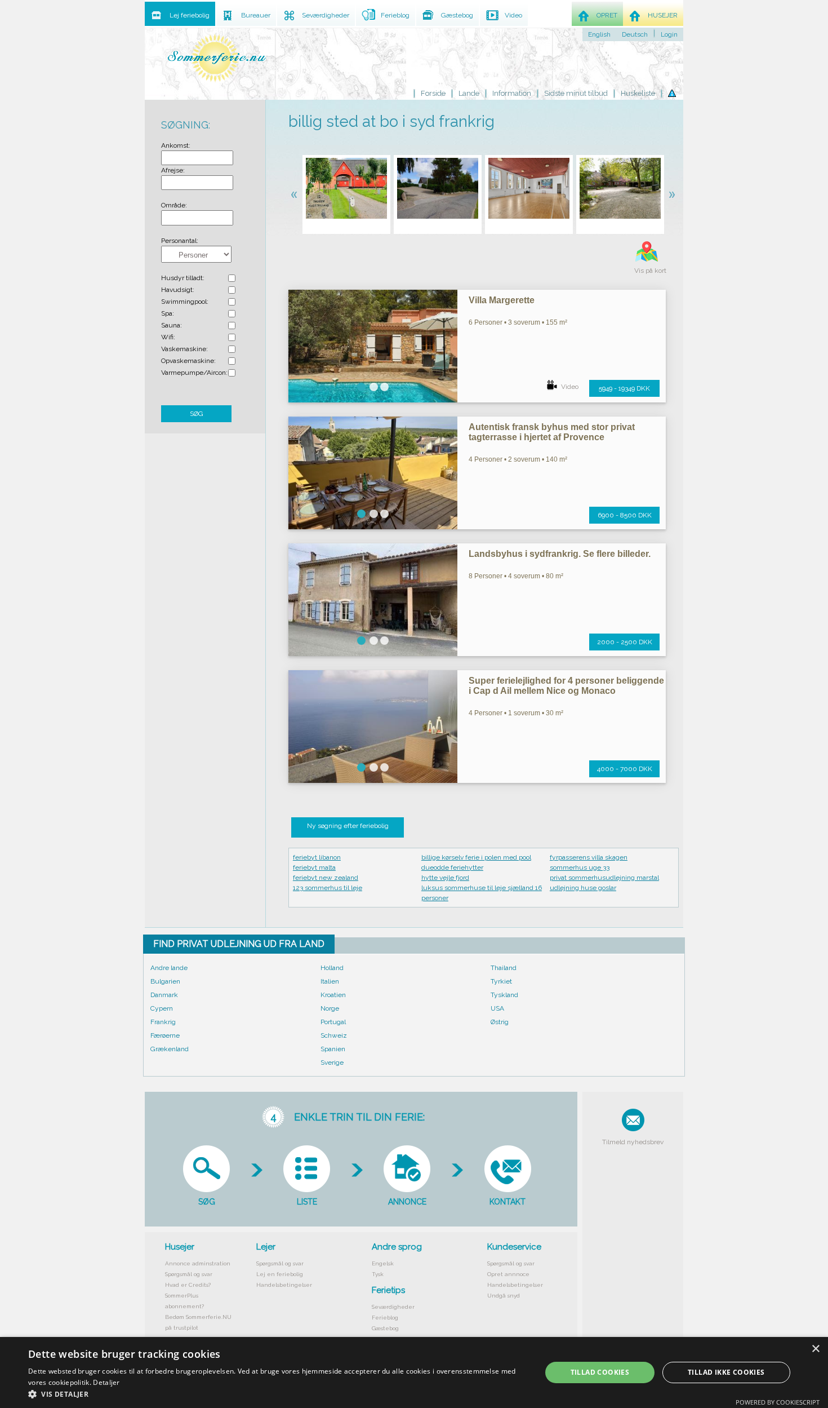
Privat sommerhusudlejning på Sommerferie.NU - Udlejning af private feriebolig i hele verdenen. (217, 57)
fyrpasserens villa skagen (588, 857)
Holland (332, 968)
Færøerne (165, 1035)
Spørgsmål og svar (188, 1274)
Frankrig (163, 1022)
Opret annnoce (508, 1274)
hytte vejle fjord (445, 878)
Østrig (500, 1022)
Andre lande (169, 968)
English (599, 34)
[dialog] (414, 1372)
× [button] (815, 1349)
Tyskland (504, 995)
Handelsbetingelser (284, 1285)
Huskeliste (638, 93)
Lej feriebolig (190, 15)
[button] (277, 1394)
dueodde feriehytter (452, 867)
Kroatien (333, 995)
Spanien (332, 1049)
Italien (329, 981)
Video (569, 387)
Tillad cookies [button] (600, 1372)
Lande (468, 93)
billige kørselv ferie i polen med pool (476, 857)
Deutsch (635, 34)
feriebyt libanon (317, 857)
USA (497, 1008)
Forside (433, 93)
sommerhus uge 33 (579, 867)
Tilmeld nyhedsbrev (633, 1142)
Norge (329, 1008)
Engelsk (383, 1263)
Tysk (378, 1274)
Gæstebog (385, 1328)
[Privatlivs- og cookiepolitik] (672, 93)
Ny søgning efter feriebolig (348, 826)
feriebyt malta (314, 867)
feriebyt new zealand (325, 878)
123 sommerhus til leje (327, 888)
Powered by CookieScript (778, 1402)
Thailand (504, 968)
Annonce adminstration (197, 1263)
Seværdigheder (393, 1307)
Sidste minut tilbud (576, 93)
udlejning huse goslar (583, 888)
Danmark (164, 995)
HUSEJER (663, 15)
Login (669, 34)
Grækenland (169, 1049)
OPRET (606, 15)
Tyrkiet (501, 981)
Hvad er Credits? (188, 1285)
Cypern (161, 1008)
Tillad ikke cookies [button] (726, 1372)
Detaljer (106, 1382)
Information (511, 93)
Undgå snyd (503, 1295)
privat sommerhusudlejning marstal (604, 878)
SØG (196, 414)
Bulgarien (165, 981)
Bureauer (255, 15)
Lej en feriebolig (279, 1274)
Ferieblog (385, 1317)
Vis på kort (650, 270)
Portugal (333, 1022)
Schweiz (333, 1035)
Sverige (332, 1062)
